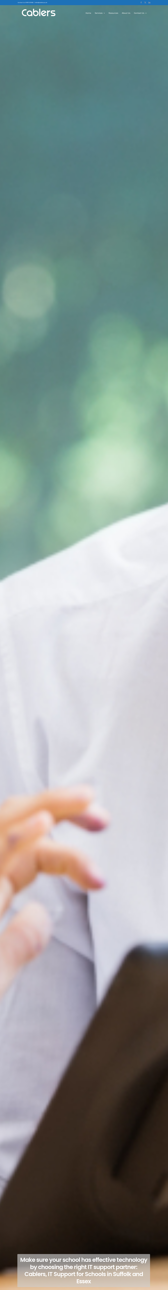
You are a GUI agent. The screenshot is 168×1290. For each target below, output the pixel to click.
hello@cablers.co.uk (41, 2)
